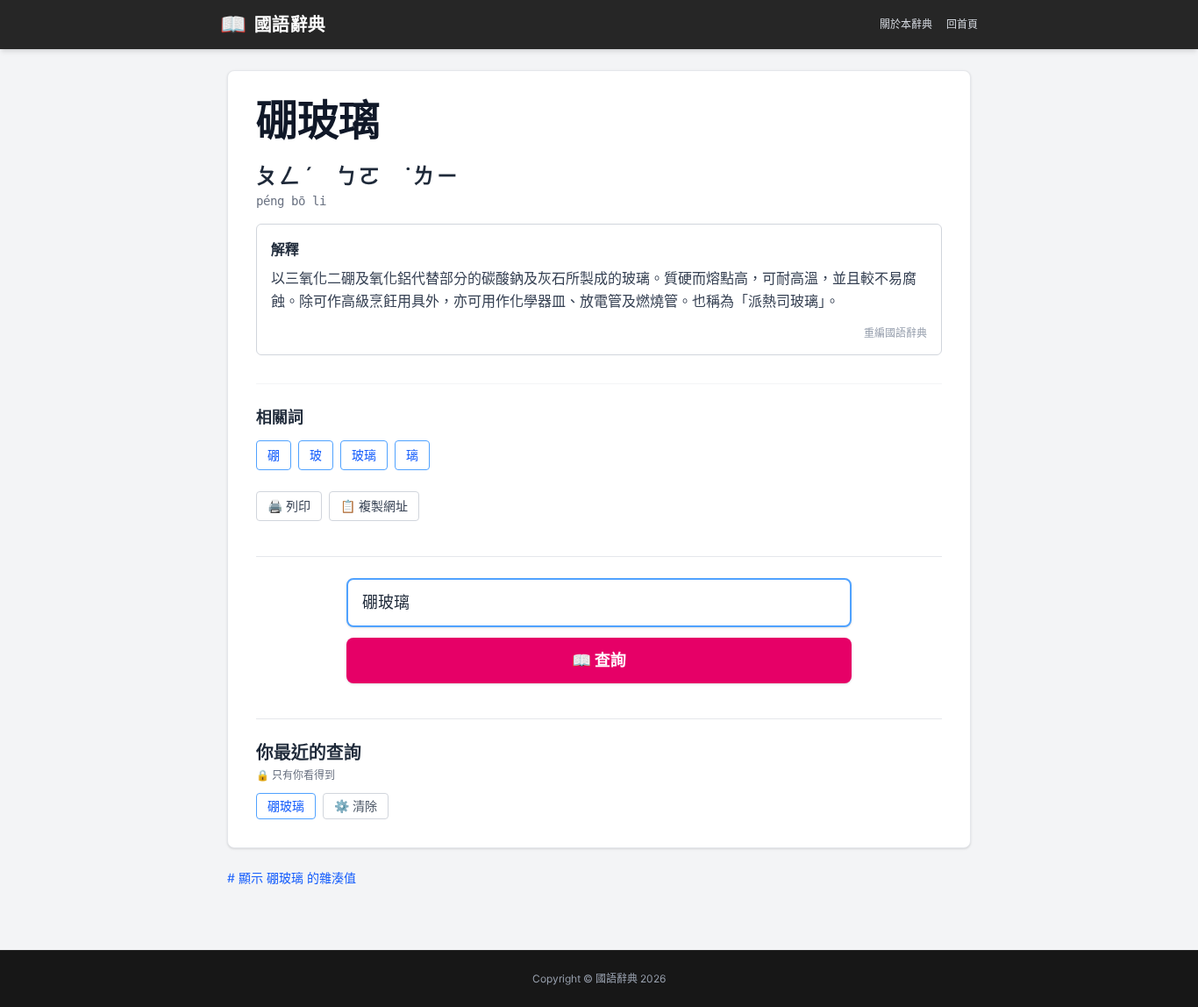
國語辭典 (273, 24)
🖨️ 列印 (288, 505)
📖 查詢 (599, 660)
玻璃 (364, 454)
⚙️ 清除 (355, 805)
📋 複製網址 (374, 505)
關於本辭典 (906, 24)
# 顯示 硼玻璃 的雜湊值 (291, 877)
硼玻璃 (285, 805)
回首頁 (962, 24)
